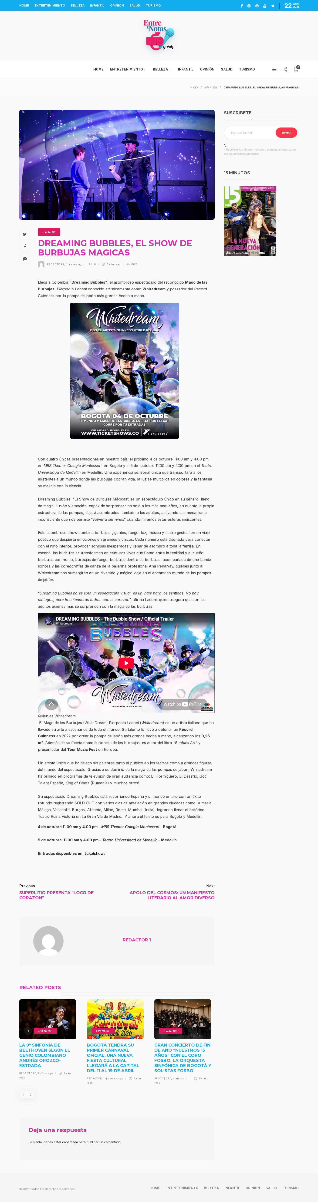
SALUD (134, 5)
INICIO (194, 87)
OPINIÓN (117, 5)
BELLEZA (78, 5)
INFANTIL (97, 5)
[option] (47, 1041)
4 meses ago (114, 1078)
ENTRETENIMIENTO (49, 5)
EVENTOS (210, 87)
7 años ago (45, 1073)
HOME (24, 5)
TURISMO (153, 5)
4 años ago (180, 1078)
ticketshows (95, 853)
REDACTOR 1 (55, 264)
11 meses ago (75, 264)
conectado (70, 1142)
